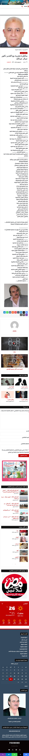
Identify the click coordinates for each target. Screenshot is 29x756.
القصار (17, 537)
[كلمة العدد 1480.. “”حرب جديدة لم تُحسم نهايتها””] (24, 519)
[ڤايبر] (26, 315)
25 (14, 679)
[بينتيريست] (15, 312)
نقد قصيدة (24, 656)
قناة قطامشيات (23, 649)
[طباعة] (21, 315)
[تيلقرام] (4, 312)
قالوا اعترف (11, 386)
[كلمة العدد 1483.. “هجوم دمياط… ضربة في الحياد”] (24, 499)
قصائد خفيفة (24, 644)
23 (22, 679)
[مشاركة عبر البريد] (24, 315)
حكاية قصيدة (24, 637)
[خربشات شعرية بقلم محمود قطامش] (14, 2)
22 (26, 679)
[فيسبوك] (26, 312)
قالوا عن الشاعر (23, 642)
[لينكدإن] (21, 312)
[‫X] (24, 312)
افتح (18, 550)
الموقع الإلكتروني (25, 444)
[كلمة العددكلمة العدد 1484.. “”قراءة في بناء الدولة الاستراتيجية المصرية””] (24, 492)
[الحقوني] (24, 559)
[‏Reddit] (13, 312)
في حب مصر (24, 640)
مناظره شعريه (24, 386)
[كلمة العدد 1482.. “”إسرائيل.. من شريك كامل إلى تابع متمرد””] (24, 505)
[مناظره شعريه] (21, 381)
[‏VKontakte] (10, 312)
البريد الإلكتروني (25, 437)
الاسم (27, 431)
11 (14, 673)
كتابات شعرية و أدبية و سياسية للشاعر (18, 651)
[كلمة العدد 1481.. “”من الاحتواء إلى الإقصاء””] (24, 512)
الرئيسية (25, 50)
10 (18, 673)
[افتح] (24, 552)
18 (14, 676)
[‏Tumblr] (18, 312)
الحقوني (17, 557)
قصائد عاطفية (23, 647)
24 (18, 679)
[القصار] (24, 539)
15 (26, 676)
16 (22, 676)
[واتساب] (7, 312)
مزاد (18, 530)
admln (24, 62)
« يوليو (26, 686)
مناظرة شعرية (18, 50)
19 (10, 676)
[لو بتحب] (24, 546)
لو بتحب (17, 543)
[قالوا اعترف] (7, 381)
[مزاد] (24, 533)
